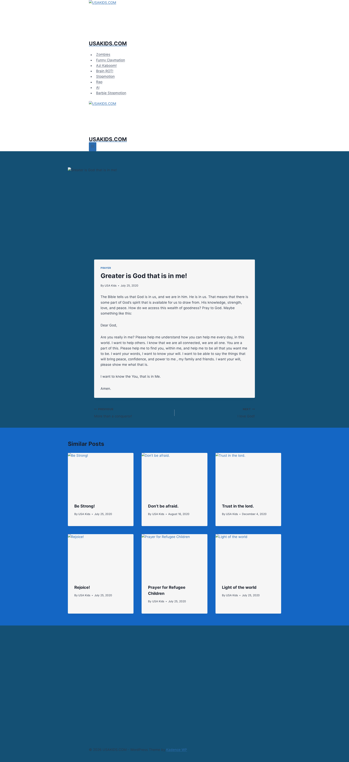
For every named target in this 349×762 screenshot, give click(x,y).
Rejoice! (82, 587)
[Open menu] (92, 146)
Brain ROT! (104, 71)
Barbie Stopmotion (111, 93)
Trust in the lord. (238, 506)
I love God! (246, 413)
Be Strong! (84, 506)
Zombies (103, 55)
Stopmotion (105, 76)
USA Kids (111, 285)
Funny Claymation (110, 60)
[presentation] (101, 475)
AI (97, 87)
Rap (99, 82)
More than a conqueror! (113, 413)
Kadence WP (176, 750)
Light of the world (239, 587)
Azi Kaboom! (106, 66)
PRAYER (106, 267)
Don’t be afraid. (163, 506)
